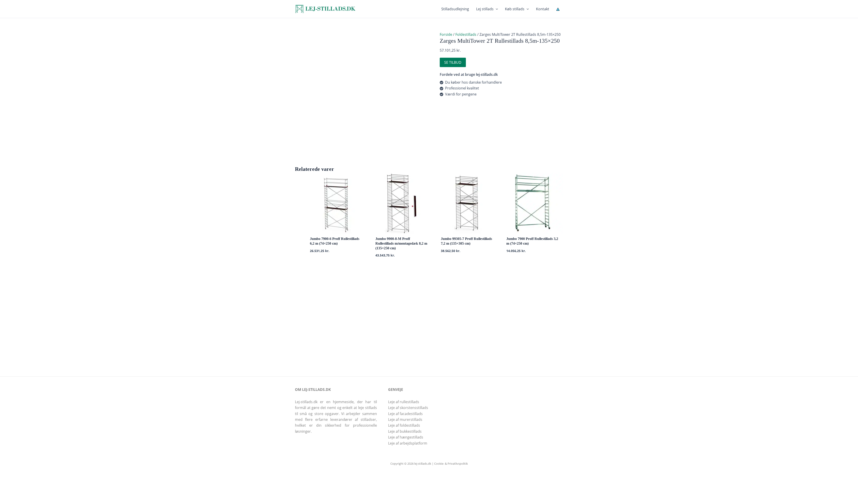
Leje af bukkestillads (405, 431)
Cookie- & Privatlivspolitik (451, 464)
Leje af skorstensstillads (408, 407)
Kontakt (542, 8)
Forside (446, 34)
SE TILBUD (452, 62)
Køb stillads (514, 8)
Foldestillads (465, 34)
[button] (496, 9)
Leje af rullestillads (403, 401)
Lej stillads (485, 8)
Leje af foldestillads (404, 425)
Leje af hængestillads (405, 437)
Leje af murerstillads (405, 419)
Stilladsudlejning (455, 8)
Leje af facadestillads (405, 413)
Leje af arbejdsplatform (407, 443)
